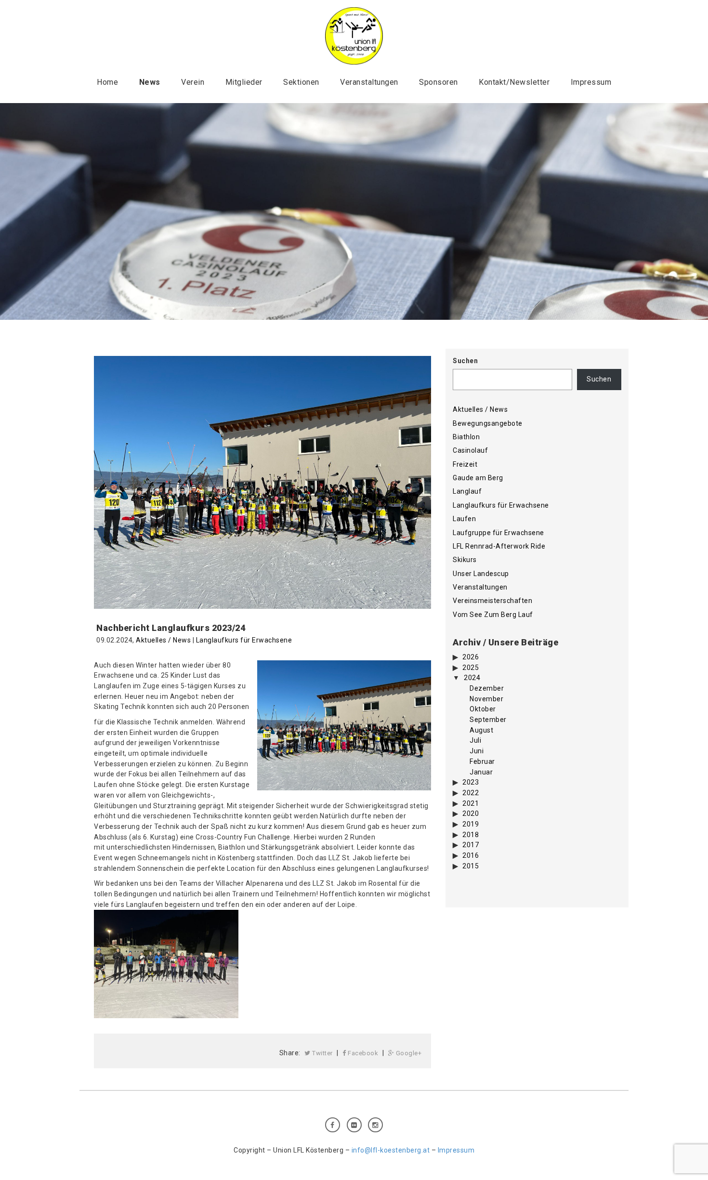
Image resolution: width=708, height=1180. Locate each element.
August (481, 730)
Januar (481, 772)
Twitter (322, 1053)
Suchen (465, 361)
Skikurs (465, 560)
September (488, 719)
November (486, 699)
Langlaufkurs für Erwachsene (244, 640)
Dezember (487, 688)
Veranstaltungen (369, 82)
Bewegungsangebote (488, 423)
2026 (470, 657)
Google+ (407, 1053)
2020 (470, 813)
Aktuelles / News (163, 640)
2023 (470, 782)
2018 (470, 835)
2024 (472, 678)
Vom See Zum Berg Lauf (493, 614)
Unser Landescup (481, 573)
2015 (470, 866)
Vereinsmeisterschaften (492, 600)
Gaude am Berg (478, 478)
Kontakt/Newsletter (514, 82)
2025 (470, 667)
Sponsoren (438, 82)
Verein (192, 82)
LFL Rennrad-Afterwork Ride (499, 546)
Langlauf (467, 491)
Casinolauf (470, 450)
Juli (475, 740)
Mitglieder (243, 82)
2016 (470, 855)
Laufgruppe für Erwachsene (498, 533)
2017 (470, 845)
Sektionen (301, 82)
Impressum (591, 82)
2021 (470, 803)
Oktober (483, 709)
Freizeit (465, 464)
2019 (470, 824)
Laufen (464, 519)
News (149, 82)
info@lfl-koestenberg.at (391, 1150)
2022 (470, 793)
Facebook (362, 1053)
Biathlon (466, 437)
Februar (482, 761)
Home (107, 82)
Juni (477, 751)
